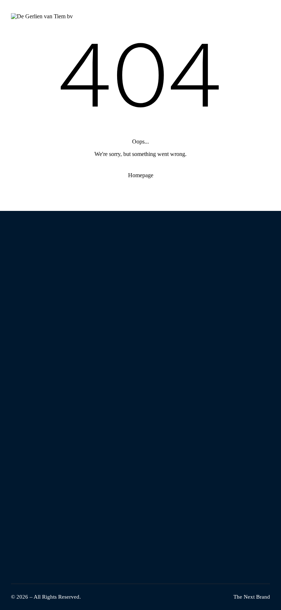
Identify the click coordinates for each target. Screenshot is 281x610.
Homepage (140, 175)
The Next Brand (251, 597)
